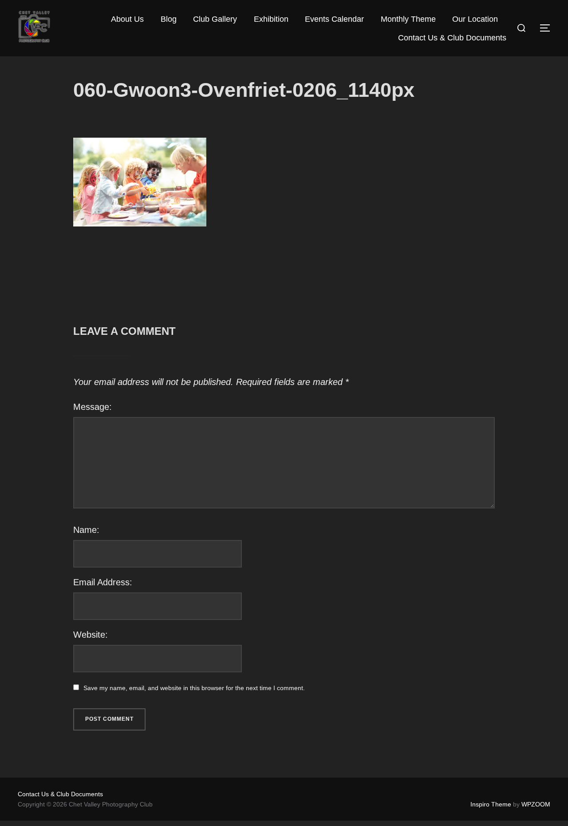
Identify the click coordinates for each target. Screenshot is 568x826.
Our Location (475, 19)
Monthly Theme (408, 19)
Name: (86, 530)
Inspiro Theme (490, 804)
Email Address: (102, 582)
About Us (127, 19)
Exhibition (271, 19)
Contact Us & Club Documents (452, 37)
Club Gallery (215, 19)
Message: (92, 407)
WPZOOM (535, 804)
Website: (90, 634)
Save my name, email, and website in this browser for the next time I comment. (194, 687)
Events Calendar (334, 19)
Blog (169, 19)
